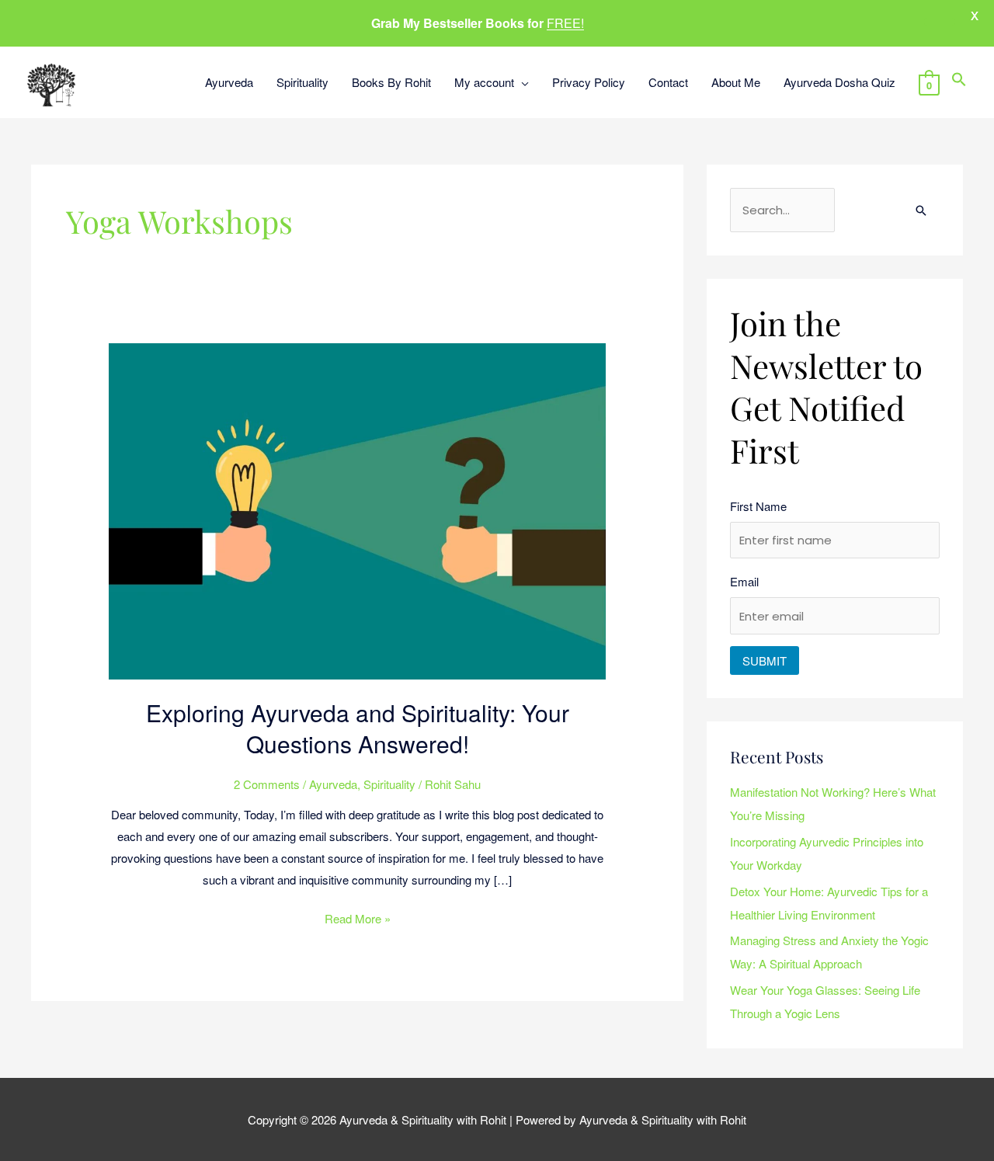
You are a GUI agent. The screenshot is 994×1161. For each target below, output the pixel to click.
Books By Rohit (391, 82)
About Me (735, 82)
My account (484, 82)
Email (744, 581)
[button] (959, 82)
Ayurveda (229, 82)
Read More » (358, 917)
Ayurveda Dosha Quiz (839, 82)
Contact (668, 82)
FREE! (565, 23)
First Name (758, 506)
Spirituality (302, 82)
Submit (764, 660)
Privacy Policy (588, 82)
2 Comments (267, 784)
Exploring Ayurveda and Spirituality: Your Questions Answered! (357, 728)
